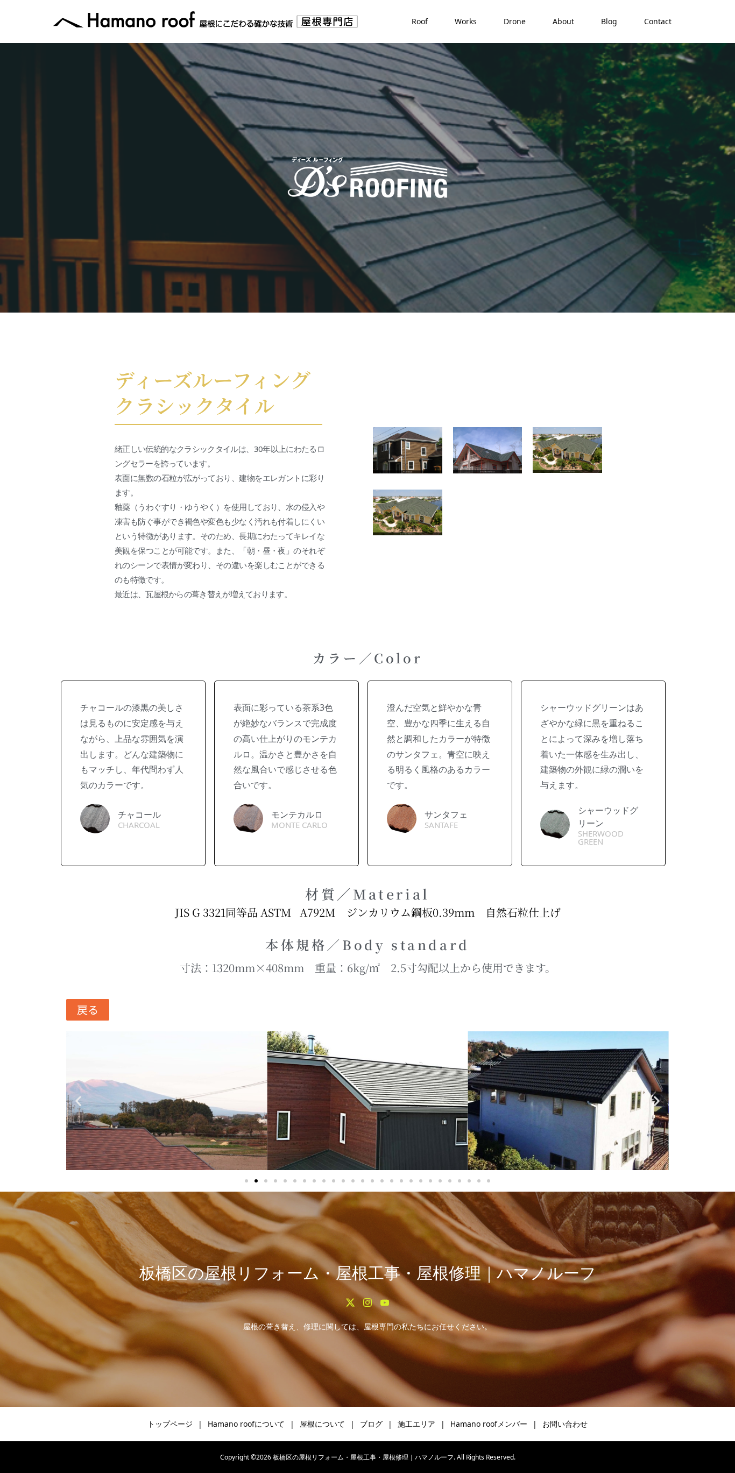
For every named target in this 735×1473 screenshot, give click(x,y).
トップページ (170, 1424)
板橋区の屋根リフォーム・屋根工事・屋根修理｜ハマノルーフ (367, 1273)
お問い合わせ (565, 1424)
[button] (78, 1100)
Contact (658, 21)
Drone (515, 21)
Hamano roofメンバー (488, 1424)
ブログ (371, 1424)
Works (466, 21)
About (563, 21)
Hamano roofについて (246, 1424)
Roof (420, 21)
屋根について (322, 1424)
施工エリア (416, 1424)
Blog (609, 21)
